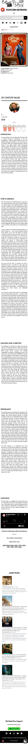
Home (20, 547)
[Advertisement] (14, 85)
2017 (16, 547)
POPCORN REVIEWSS (16, 9)
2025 (4, 545)
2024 (7, 545)
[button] (14, 13)
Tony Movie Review (6, 587)
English (5, 29)
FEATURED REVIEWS (12, 541)
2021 (20, 545)
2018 (12, 547)
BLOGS (18, 541)
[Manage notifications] (3, 741)
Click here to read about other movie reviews (14, 531)
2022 (15, 545)
